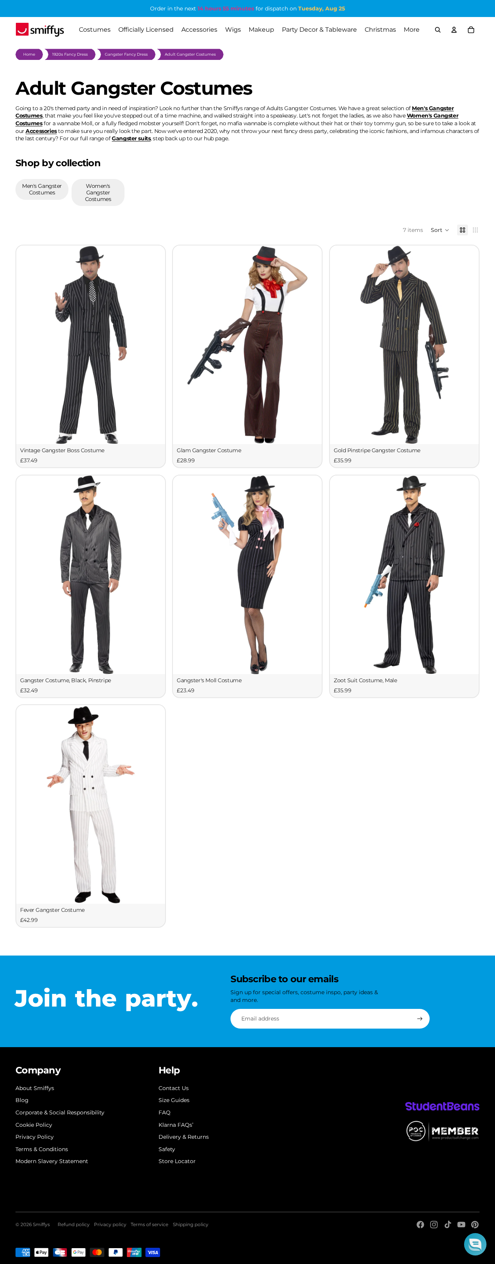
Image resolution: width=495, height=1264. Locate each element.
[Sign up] (420, 1019)
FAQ (165, 1112)
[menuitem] (411, 30)
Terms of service (149, 1224)
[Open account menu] (454, 29)
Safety (167, 1149)
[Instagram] (434, 1224)
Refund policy (74, 1224)
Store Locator (177, 1161)
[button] (440, 229)
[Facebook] (420, 1224)
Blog (22, 1100)
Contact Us (174, 1088)
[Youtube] (461, 1224)
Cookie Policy (33, 1124)
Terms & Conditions (41, 1149)
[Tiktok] (447, 1224)
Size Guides (174, 1100)
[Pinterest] (475, 1224)
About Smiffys (34, 1088)
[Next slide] (153, 344)
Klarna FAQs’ (176, 1124)
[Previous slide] (27, 344)
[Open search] (437, 29)
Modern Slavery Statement (51, 1161)
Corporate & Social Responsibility (59, 1112)
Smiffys (41, 1224)
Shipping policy (190, 1224)
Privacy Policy (34, 1136)
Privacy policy (110, 1224)
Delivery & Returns (184, 1136)
